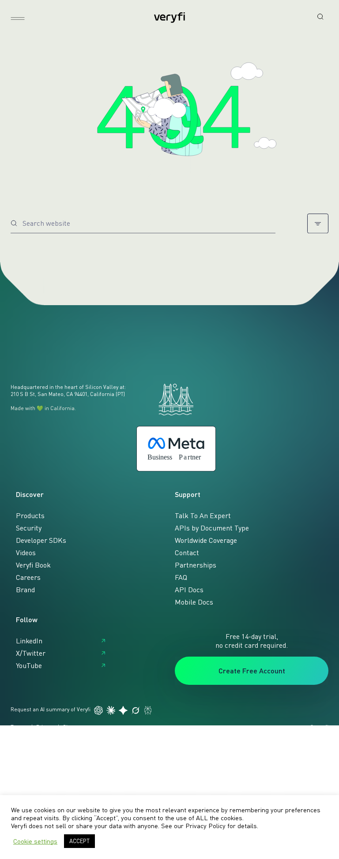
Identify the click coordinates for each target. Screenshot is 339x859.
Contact (187, 552)
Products (30, 515)
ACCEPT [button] (79, 840)
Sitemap (73, 727)
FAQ (181, 577)
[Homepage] (169, 17)
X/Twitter (30, 653)
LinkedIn (29, 640)
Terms (18, 727)
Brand (25, 589)
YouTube (29, 665)
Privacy (44, 727)
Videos (26, 552)
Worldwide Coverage (206, 540)
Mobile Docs (194, 602)
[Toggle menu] (18, 18)
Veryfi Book (33, 564)
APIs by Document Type (212, 527)
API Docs (189, 589)
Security (28, 527)
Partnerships (195, 564)
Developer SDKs (41, 540)
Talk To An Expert (203, 515)
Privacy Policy (205, 825)
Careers (28, 577)
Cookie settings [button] (35, 841)
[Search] (320, 16)
